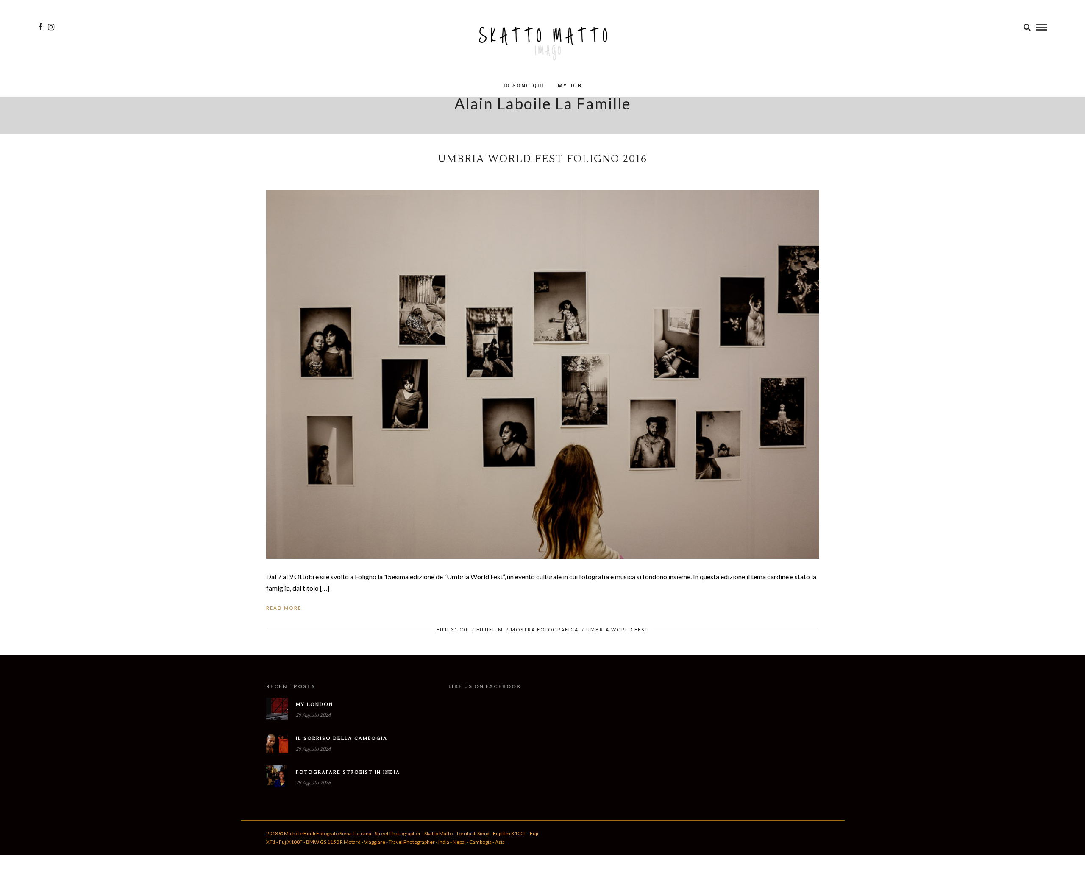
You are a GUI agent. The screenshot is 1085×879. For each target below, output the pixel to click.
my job (570, 86)
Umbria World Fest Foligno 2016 (542, 158)
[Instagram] (51, 27)
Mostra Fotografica (545, 629)
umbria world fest (617, 629)
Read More (283, 608)
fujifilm (489, 629)
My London (314, 704)
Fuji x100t (453, 629)
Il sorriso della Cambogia (341, 738)
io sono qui (524, 86)
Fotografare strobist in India (348, 772)
